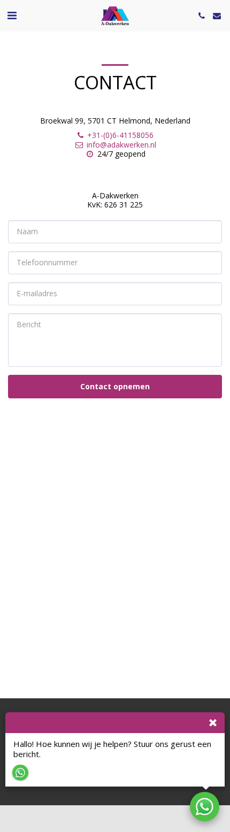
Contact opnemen (115, 386)
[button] (12, 15)
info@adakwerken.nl (121, 145)
